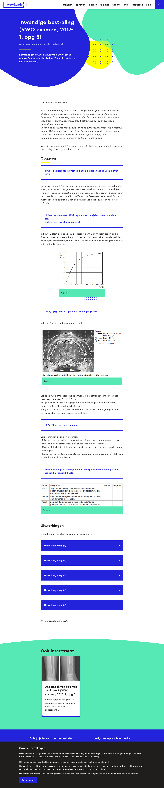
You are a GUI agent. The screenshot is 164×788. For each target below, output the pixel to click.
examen (93, 4)
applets (116, 4)
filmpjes (104, 4)
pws (126, 4)
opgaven (80, 4)
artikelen (67, 4)
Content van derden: (79, 774)
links (148, 4)
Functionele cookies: (65, 762)
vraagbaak (137, 4)
